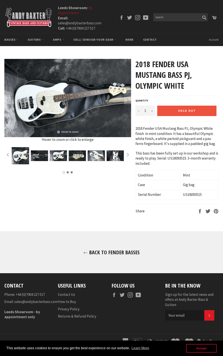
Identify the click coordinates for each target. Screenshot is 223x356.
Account (214, 40)
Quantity (141, 100)
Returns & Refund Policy (77, 316)
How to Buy (67, 301)
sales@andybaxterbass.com (36, 301)
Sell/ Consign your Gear (93, 40)
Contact (150, 40)
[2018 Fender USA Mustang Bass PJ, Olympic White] (20, 155)
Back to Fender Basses (114, 252)
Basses (10, 40)
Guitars (35, 40)
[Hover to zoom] (67, 97)
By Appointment (75, 10)
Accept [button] (201, 348)
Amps (57, 40)
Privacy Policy (68, 309)
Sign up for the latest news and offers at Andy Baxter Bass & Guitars (189, 299)
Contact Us (66, 294)
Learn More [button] (140, 348)
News (129, 40)
